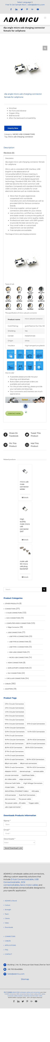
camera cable (38, 771)
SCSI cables (41, 994)
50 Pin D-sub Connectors (14, 759)
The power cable (25, 799)
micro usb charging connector (20, 137)
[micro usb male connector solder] (25, 471)
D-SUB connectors (10, 994)
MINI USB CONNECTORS (18, 652)
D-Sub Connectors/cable (22, 879)
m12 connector (10, 795)
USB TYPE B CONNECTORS (18, 642)
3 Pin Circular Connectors (14, 708)
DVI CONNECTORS (14, 673)
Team (7, 914)
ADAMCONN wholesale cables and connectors (26, 992)
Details (25, 497)
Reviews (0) (9, 153)
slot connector (10, 799)
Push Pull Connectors (27, 795)
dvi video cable (10, 779)
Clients (7, 918)
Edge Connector (13, 627)
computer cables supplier (15, 996)
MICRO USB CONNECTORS (24, 134)
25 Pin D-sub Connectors (14, 743)
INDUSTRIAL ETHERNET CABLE (17, 791)
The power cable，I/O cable (15, 803)
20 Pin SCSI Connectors (36, 740)
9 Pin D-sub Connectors (36, 724)
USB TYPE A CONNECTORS (18, 636)
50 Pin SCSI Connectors (35, 759)
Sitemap (25, 979)
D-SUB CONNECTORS (14, 613)
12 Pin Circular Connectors (14, 732)
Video (7, 923)
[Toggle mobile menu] (45, 18)
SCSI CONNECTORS (13, 618)
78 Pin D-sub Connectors (14, 767)
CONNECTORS (10, 609)
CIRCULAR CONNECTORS (15, 678)
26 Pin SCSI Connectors (13, 747)
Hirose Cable (10, 787)
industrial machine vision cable (32, 996)
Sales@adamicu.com (15, 974)
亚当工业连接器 (8, 992)
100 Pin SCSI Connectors (36, 767)
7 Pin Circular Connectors (14, 720)
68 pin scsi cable (11, 763)
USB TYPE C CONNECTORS (18, 647)
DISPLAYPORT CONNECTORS (18, 668)
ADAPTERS (9, 689)
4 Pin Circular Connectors (14, 712)
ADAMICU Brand (11, 901)
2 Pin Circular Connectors (14, 704)
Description (9, 147)
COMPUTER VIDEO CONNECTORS (18, 623)
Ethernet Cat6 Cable (12, 783)
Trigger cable (34, 803)
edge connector (25, 779)
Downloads (9, 927)
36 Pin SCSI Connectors (34, 747)
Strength (8, 909)
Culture (7, 905)
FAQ (6, 950)
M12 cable (35, 791)
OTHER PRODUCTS (12, 603)
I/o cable (21, 787)
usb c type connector (13, 807)
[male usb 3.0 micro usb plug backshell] (25, 551)
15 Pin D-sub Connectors (14, 736)
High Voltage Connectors (32, 783)
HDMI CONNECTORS (15, 663)
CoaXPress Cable (28, 775)
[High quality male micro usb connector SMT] (25, 509)
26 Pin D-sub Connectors (35, 743)
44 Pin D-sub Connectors (14, 755)
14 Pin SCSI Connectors (36, 732)
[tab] (25, 147)
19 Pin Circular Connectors (15, 740)
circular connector (12, 775)
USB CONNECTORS (15, 632)
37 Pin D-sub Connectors (14, 751)
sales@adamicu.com (36, 5)
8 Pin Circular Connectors (14, 724)
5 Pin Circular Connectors (14, 716)
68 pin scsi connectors (28, 763)
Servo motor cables (29, 885)
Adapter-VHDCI (11, 771)
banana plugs (25, 771)
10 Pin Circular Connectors (15, 728)
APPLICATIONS (10, 945)
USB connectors (21, 994)
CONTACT (8, 954)
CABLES (8, 684)
